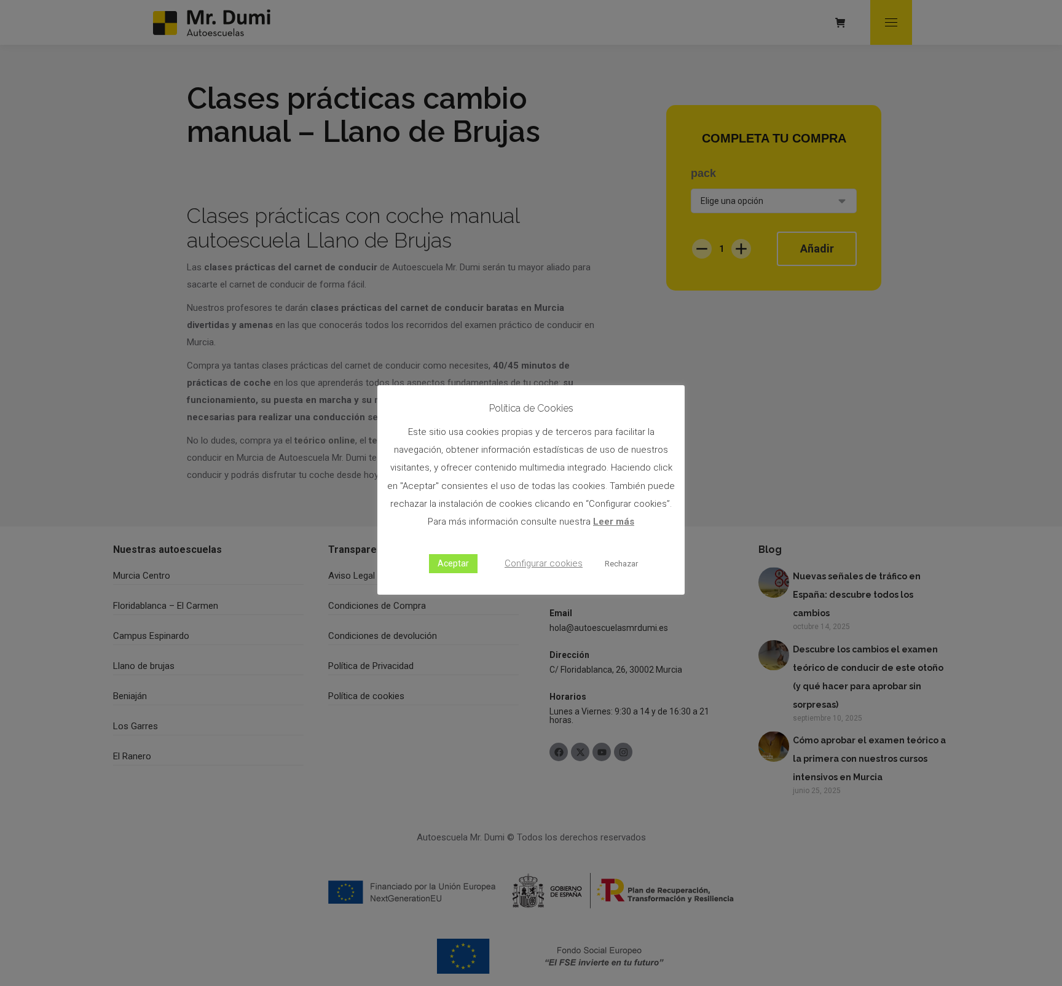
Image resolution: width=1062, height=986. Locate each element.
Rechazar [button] (621, 563)
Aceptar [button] (453, 563)
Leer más (613, 521)
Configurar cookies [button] (544, 563)
